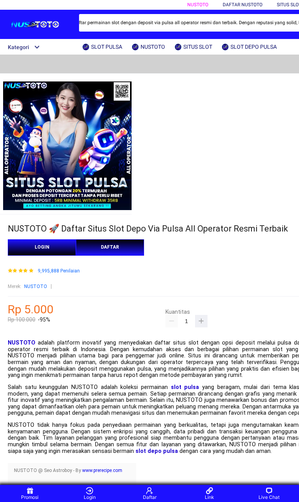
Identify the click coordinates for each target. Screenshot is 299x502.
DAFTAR (110, 247)
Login (90, 497)
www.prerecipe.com (102, 470)
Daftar (150, 497)
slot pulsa (185, 387)
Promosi (30, 497)
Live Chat (269, 497)
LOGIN (42, 247)
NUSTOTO (197, 4)
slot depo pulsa (156, 451)
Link (209, 497)
